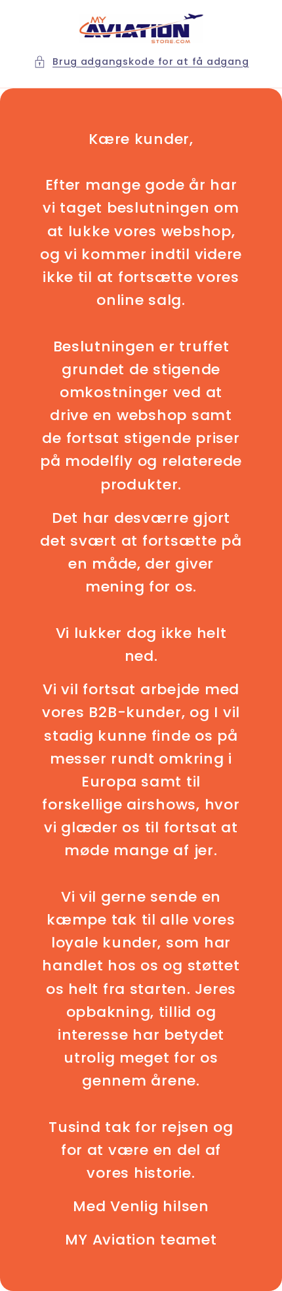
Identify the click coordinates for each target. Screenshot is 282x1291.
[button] (141, 62)
